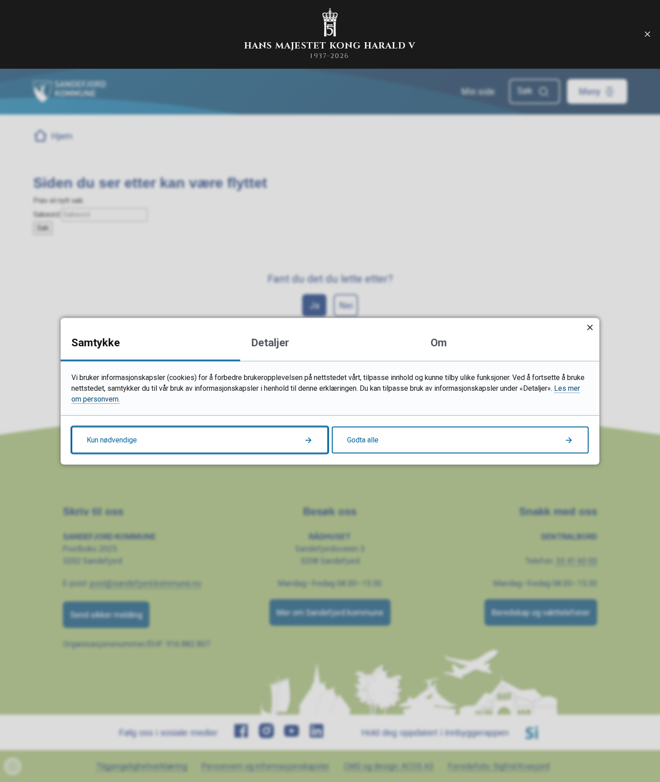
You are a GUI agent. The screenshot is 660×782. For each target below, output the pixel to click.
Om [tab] (439, 342)
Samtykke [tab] (95, 342)
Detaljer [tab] (270, 342)
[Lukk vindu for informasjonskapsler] (590, 327)
